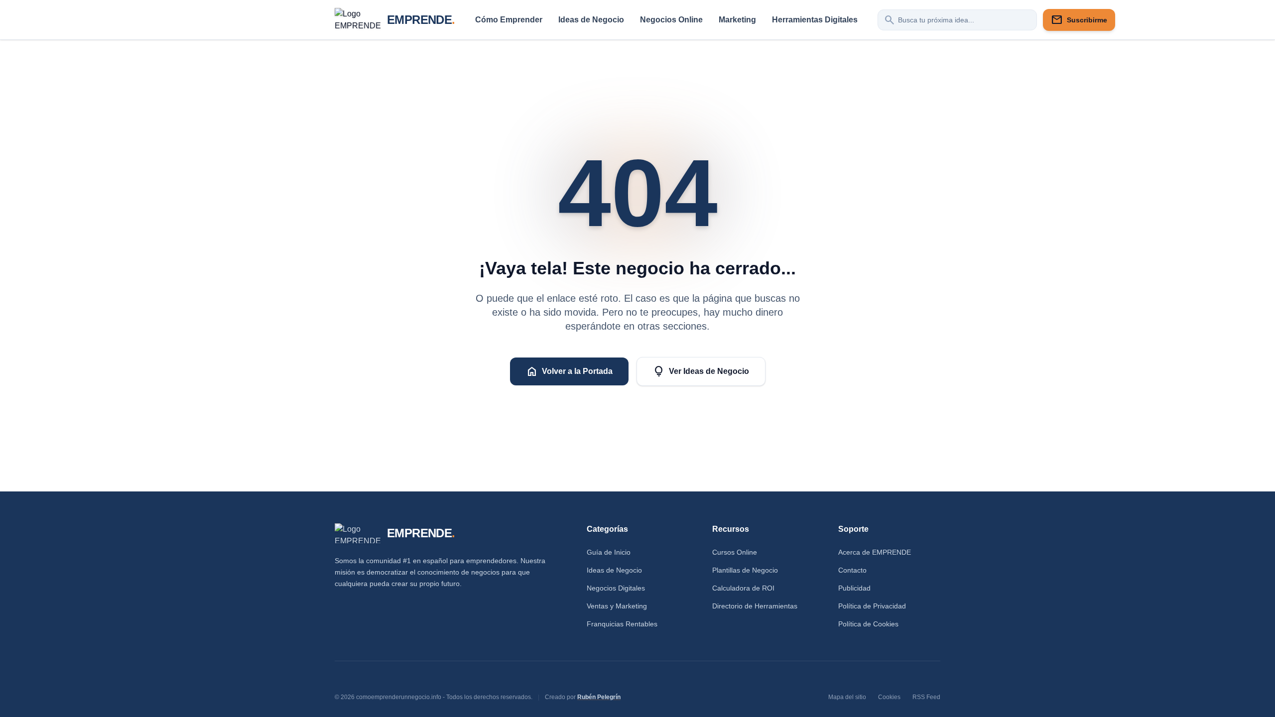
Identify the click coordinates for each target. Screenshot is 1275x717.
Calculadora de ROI (743, 588)
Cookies (889, 697)
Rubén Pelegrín (599, 697)
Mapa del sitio (847, 697)
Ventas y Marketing (617, 606)
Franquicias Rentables (622, 624)
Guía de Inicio (609, 552)
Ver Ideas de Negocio (701, 371)
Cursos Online (734, 552)
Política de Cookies (868, 624)
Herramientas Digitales (815, 19)
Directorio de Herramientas (754, 606)
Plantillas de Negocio (745, 570)
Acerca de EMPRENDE (874, 552)
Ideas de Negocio (591, 19)
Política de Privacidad (872, 606)
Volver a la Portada (569, 371)
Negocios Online (671, 19)
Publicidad (854, 588)
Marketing (737, 19)
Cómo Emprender (508, 19)
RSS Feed (926, 697)
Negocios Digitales (616, 588)
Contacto (852, 570)
